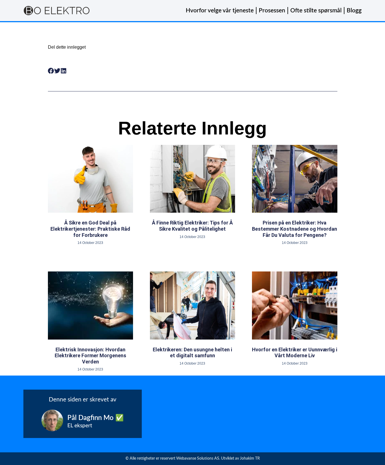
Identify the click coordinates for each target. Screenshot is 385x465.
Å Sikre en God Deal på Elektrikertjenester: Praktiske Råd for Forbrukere (90, 229)
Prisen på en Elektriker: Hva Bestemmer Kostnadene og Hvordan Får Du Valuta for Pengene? (294, 229)
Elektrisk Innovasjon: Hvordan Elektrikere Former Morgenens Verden (90, 356)
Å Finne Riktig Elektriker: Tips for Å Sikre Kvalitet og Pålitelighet (192, 226)
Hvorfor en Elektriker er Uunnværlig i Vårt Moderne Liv (294, 353)
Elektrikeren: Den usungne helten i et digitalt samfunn (192, 353)
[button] (51, 71)
